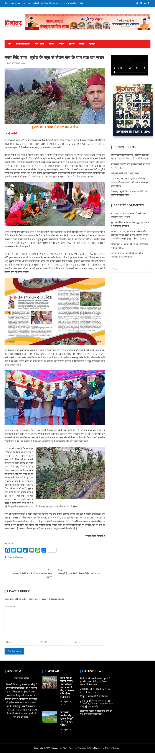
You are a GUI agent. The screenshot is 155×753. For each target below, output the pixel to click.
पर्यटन (61, 44)
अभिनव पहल (19, 557)
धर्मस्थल (56, 3)
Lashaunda (116, 213)
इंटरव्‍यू (71, 44)
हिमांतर (7, 3)
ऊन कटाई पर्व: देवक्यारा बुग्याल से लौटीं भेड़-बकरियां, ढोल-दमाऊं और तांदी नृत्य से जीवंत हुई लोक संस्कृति (129, 182)
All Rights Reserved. (112, 748)
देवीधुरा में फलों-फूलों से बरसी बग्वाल (125, 173)
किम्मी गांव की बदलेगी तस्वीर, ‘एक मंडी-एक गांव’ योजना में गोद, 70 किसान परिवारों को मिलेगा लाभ (67, 687)
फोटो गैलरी (74, 3)
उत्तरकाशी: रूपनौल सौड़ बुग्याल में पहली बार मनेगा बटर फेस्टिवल (66, 718)
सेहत (29, 3)
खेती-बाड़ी (36, 3)
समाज (51, 44)
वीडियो (81, 44)
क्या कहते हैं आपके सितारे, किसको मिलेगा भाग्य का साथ (79, 572)
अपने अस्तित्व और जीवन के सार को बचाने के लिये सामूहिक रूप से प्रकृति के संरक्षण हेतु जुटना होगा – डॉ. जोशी (129, 235)
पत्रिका (92, 44)
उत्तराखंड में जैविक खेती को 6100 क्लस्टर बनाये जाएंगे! (32, 573)
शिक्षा (24, 3)
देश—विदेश (39, 44)
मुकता (113, 222)
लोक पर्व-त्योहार (16, 3)
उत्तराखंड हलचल (23, 44)
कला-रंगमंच (65, 3)
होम (9, 44)
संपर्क (81, 3)
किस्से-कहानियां (46, 3)
